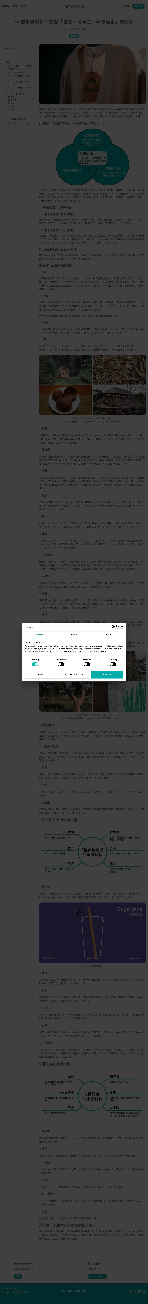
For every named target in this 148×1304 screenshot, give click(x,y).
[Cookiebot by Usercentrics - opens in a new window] (113, 627)
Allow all (107, 675)
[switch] (61, 664)
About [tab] (108, 635)
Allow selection (74, 675)
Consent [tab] (39, 635)
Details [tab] (74, 635)
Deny (40, 675)
